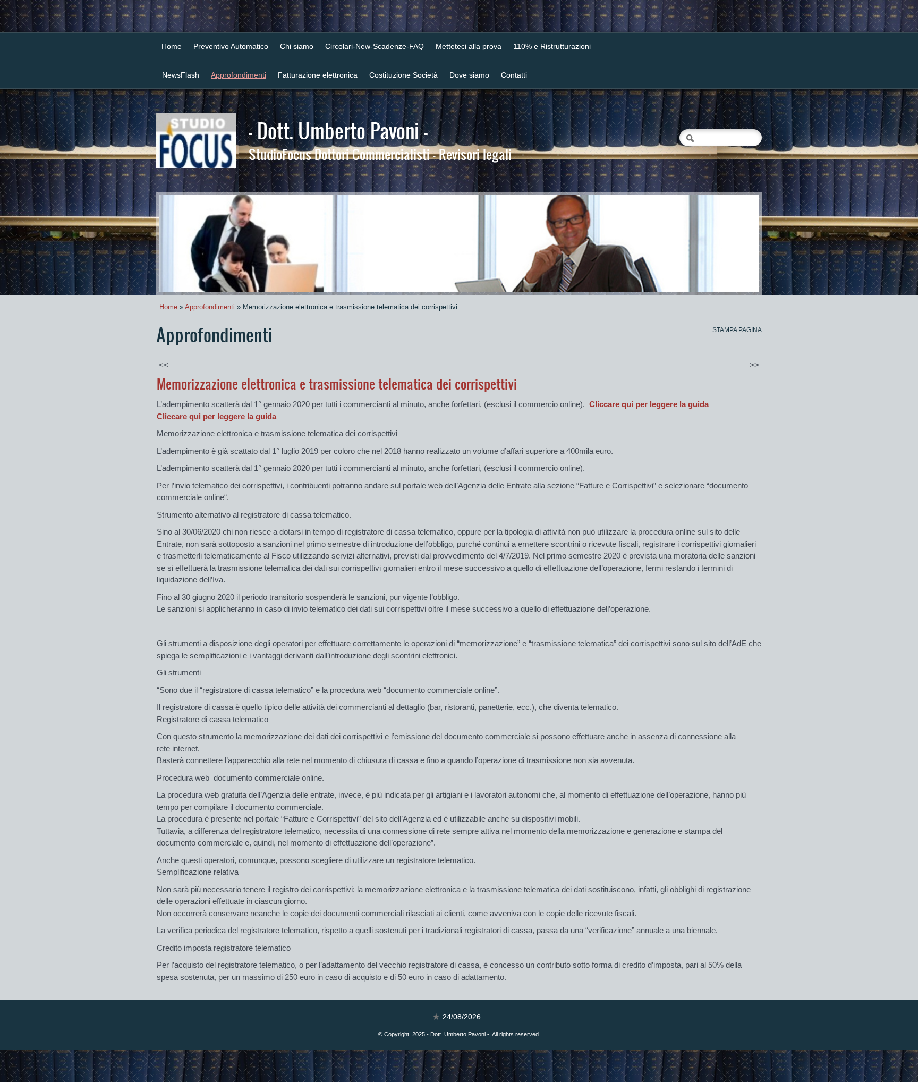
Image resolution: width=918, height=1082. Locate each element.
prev (189, 243)
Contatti (514, 75)
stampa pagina (737, 330)
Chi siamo (296, 46)
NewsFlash (180, 75)
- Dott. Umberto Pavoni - (338, 130)
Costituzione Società (403, 75)
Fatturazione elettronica (318, 75)
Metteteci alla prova (469, 46)
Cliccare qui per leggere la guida (649, 404)
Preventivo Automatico (230, 46)
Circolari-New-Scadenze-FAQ (374, 46)
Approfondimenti (238, 75)
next (729, 243)
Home (172, 46)
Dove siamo (469, 75)
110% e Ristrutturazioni (552, 46)
